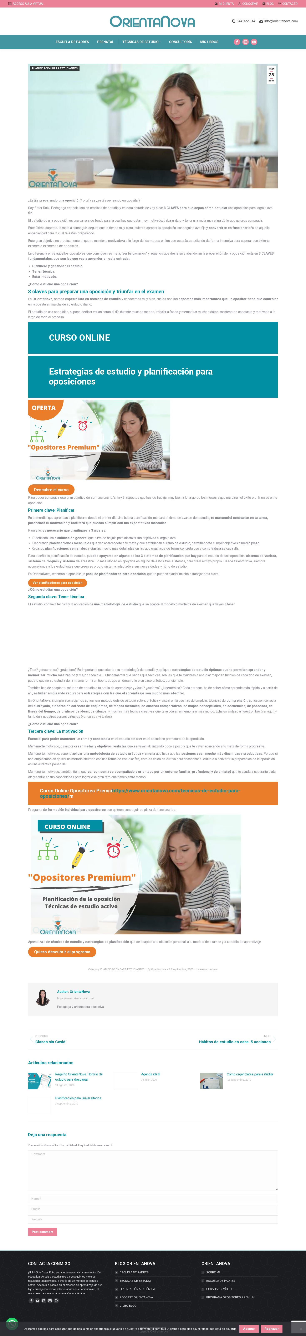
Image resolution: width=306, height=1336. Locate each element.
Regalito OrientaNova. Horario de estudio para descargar (79, 1077)
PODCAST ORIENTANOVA (136, 1297)
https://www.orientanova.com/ (75, 998)
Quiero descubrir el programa (62, 951)
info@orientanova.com (281, 21)
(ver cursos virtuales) (96, 717)
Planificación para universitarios (78, 1098)
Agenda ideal (150, 1074)
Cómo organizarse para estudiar (250, 1074)
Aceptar (249, 1329)
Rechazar (272, 1329)
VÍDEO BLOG (128, 1305)
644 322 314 (246, 21)
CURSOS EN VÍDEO (219, 1289)
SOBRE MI (213, 1272)
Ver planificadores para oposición (57, 583)
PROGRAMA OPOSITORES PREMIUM (230, 1297)
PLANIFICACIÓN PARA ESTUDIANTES (55, 68)
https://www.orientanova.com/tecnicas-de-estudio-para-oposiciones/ (140, 793)
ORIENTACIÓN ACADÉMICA (137, 1289)
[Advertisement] (153, 638)
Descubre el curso (51, 489)
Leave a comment (207, 969)
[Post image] (39, 1081)
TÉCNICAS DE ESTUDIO (135, 1280)
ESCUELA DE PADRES (134, 1272)
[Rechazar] (301, 1329)
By (157, 969)
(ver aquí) (267, 711)
